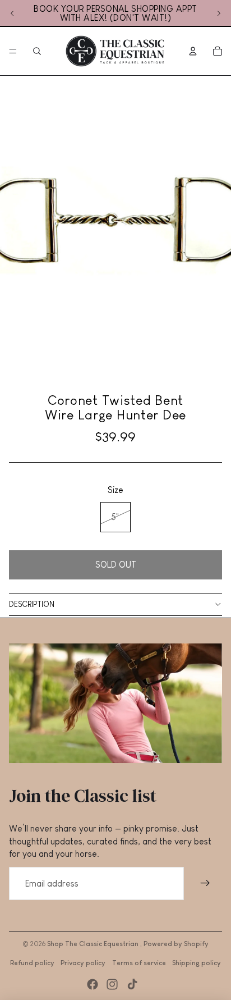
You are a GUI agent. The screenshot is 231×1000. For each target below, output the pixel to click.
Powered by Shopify (176, 944)
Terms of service (139, 963)
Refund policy (32, 963)
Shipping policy (196, 963)
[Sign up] (205, 884)
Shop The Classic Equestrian (93, 944)
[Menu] (13, 51)
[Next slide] (218, 13)
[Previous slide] (12, 13)
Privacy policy (83, 963)
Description (31, 604)
